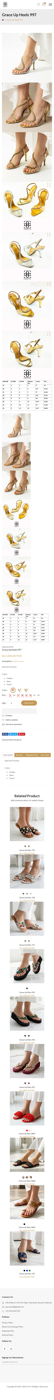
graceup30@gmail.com (14, 1307)
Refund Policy (7, 1335)
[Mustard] (27, 1224)
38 (22, 695)
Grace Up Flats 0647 (27, 1133)
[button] (19, 711)
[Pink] (29, 1130)
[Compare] (7, 715)
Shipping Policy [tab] (32, 755)
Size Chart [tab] (45, 755)
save (22, 734)
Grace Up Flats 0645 (27, 1227)
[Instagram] (11, 1348)
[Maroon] (29, 1083)
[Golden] (13, 690)
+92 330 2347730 (12, 1311)
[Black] (25, 846)
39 (26, 695)
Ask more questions (13, 724)
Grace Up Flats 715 (27, 1274)
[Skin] (29, 1224)
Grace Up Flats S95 (27, 992)
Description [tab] (8, 755)
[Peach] (26, 690)
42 (38, 695)
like (6, 734)
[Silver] (19, 690)
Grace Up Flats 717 (27, 945)
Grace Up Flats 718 (27, 897)
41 (34, 695)
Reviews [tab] (19, 755)
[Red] (27, 1130)
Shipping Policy (8, 1331)
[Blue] (27, 1270)
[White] (30, 894)
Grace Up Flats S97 (27, 1087)
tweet (14, 734)
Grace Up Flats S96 (27, 1040)
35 (10, 695)
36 (14, 695)
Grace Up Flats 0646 (27, 1181)
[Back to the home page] (3, 20)
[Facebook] (4, 1348)
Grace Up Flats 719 (27, 850)
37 (18, 695)
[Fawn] (29, 846)
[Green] (29, 1036)
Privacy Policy (7, 1323)
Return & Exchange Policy (12, 1327)
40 (30, 695)
